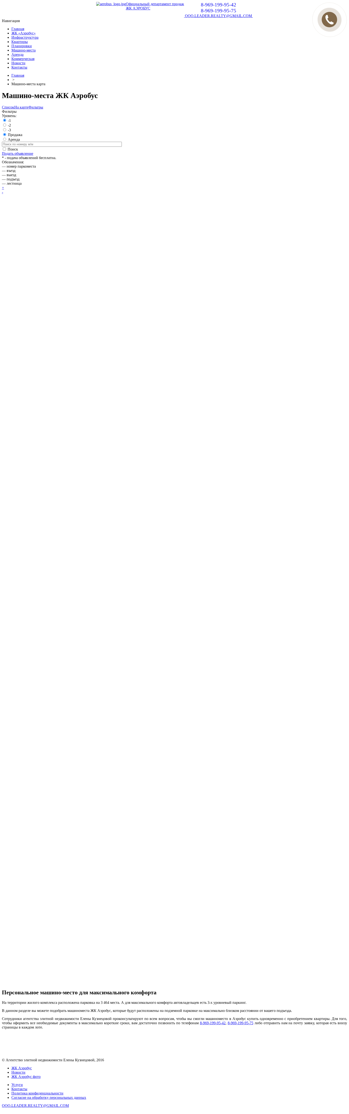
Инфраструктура (24, 37)
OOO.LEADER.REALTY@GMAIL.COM (218, 16)
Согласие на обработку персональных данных (48, 1097)
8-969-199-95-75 (240, 1023)
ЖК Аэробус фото (26, 1077)
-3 (9, 130)
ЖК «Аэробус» (23, 33)
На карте (21, 107)
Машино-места (23, 50)
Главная (17, 29)
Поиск (13, 149)
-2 (9, 125)
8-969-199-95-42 (213, 1023)
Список (8, 107)
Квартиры (19, 42)
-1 (9, 120)
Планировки (21, 46)
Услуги (17, 1085)
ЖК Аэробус (21, 1068)
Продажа (15, 135)
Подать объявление (17, 153)
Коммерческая (22, 59)
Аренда (17, 54)
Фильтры (35, 107)
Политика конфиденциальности (37, 1093)
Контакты (19, 67)
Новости (18, 63)
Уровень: (9, 116)
